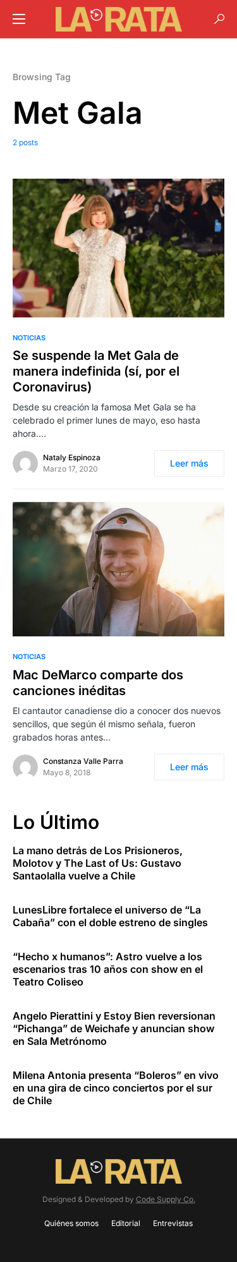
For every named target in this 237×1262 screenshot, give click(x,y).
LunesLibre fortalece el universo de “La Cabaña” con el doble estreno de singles (110, 916)
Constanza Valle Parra (83, 761)
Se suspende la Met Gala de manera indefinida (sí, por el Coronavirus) (96, 371)
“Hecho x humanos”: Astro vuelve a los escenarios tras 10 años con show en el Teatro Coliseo (108, 969)
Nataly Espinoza (71, 457)
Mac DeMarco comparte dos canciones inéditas (98, 682)
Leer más (189, 463)
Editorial (125, 1223)
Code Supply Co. (165, 1199)
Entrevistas (173, 1223)
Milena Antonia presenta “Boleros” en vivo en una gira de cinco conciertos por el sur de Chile (116, 1088)
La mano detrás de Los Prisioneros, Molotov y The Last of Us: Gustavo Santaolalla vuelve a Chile (98, 863)
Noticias (29, 337)
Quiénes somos (71, 1223)
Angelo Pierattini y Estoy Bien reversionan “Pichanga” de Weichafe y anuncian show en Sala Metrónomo (114, 1028)
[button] (19, 19)
